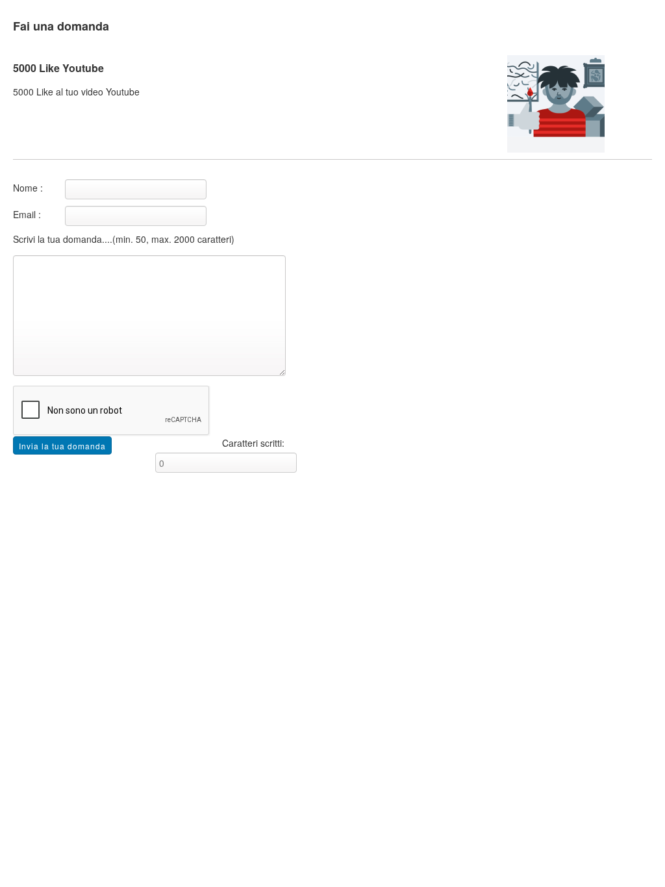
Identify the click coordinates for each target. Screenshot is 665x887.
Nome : (28, 187)
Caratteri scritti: (253, 442)
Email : (27, 214)
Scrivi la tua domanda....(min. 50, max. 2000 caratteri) (123, 238)
